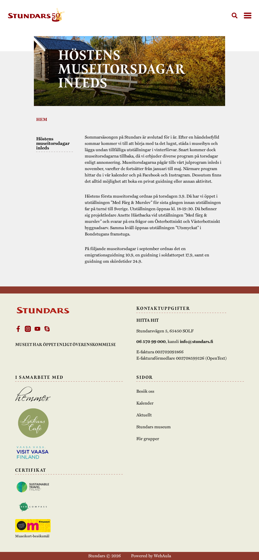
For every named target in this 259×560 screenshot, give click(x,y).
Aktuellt (144, 414)
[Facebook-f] (18, 329)
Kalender (145, 403)
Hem (41, 119)
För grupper (147, 438)
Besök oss (145, 391)
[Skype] (47, 329)
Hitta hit (147, 320)
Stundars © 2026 (104, 555)
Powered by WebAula (151, 555)
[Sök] (234, 15)
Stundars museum (153, 426)
